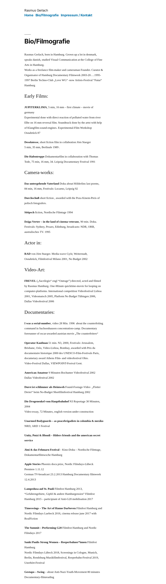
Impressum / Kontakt (76, 15)
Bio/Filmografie (47, 15)
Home (28, 15)
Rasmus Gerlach (36, 10)
